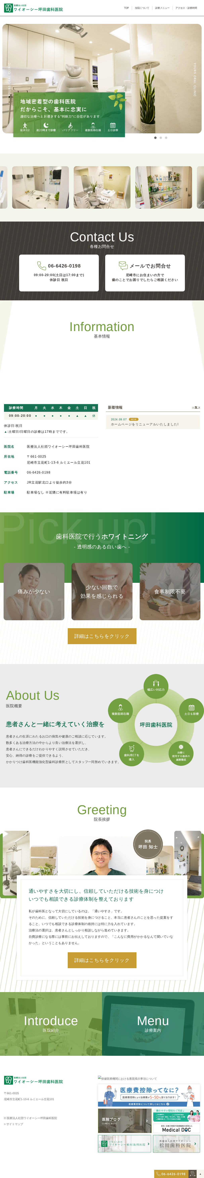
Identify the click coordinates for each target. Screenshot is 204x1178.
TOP (126, 8)
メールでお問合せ (150, 266)
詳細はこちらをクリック (102, 636)
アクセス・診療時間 (186, 8)
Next (195, 80)
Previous (9, 80)
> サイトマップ (13, 1124)
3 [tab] (166, 138)
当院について (142, 8)
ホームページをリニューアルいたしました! (145, 424)
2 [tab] (161, 138)
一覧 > (196, 407)
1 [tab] (155, 138)
